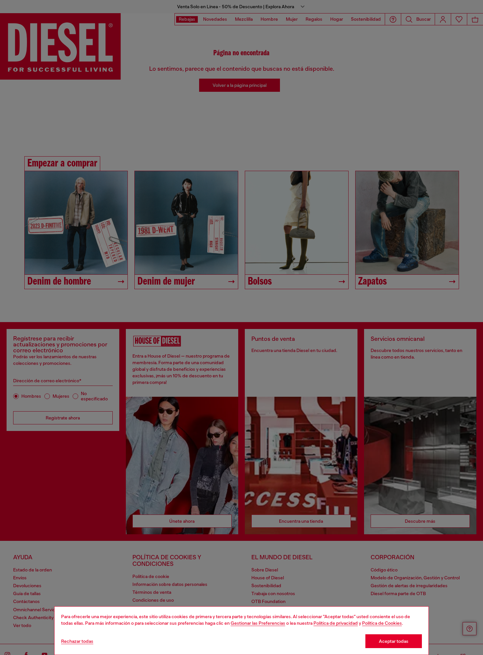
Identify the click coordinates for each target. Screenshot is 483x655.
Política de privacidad (335, 623)
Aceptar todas (393, 641)
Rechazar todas (77, 641)
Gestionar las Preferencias (258, 623)
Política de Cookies (382, 623)
